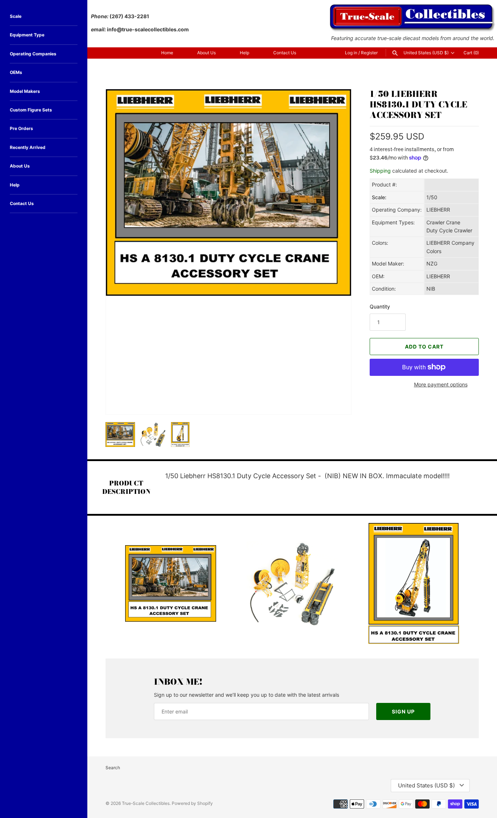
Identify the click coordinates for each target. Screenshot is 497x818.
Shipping (380, 171)
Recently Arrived (27, 147)
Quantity (380, 306)
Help (244, 52)
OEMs (16, 72)
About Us (206, 52)
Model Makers (25, 91)
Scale (15, 16)
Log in (351, 52)
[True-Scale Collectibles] (413, 7)
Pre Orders (21, 128)
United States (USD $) (426, 52)
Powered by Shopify (192, 803)
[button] (336, 399)
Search (113, 767)
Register (369, 52)
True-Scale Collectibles (146, 803)
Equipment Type (27, 35)
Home (167, 52)
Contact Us (284, 52)
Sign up (403, 711)
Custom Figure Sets (31, 110)
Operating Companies (33, 53)
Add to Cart (424, 346)
